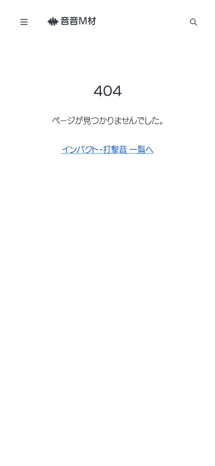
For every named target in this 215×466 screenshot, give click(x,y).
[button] (193, 22)
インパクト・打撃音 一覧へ (108, 150)
